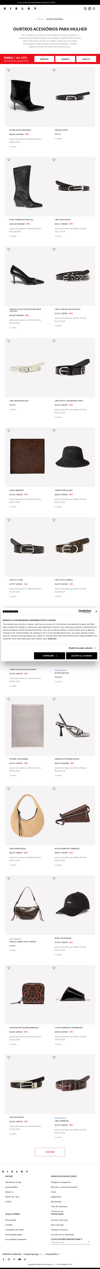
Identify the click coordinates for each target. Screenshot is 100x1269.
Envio (53, 1192)
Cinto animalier (62, 1121)
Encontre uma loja (59, 1220)
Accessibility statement (16, 1239)
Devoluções (56, 1201)
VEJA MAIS (50, 1152)
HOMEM (65, 59)
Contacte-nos (57, 1211)
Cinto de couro (16, 580)
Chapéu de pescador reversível (23, 669)
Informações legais (13, 1234)
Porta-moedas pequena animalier (24, 1028)
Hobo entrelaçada (18, 849)
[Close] (96, 2)
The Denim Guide (13, 1182)
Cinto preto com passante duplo (69, 401)
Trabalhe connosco (59, 1229)
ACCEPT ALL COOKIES (81, 656)
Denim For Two (12, 1196)
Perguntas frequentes (61, 1182)
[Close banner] (96, 611)
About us (9, 1192)
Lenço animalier (17, 490)
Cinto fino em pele (63, 220)
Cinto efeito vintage (64, 580)
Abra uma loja (57, 1225)
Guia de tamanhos (59, 1206)
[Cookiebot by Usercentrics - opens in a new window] (80, 611)
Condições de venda (14, 1229)
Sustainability (11, 1187)
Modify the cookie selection (81, 648)
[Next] (76, 2)
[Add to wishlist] (8, 70)
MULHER (44, 59)
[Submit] (88, 1242)
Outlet (8, 1201)
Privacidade (10, 1220)
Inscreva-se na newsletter (62, 1234)
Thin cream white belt (19, 401)
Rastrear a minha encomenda (64, 1187)
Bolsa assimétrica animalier (67, 849)
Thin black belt (61, 130)
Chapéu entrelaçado (64, 490)
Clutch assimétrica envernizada (69, 1028)
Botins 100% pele (62, 673)
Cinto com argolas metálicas (67, 309)
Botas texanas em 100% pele (21, 220)
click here (52, 639)
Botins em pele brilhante (20, 130)
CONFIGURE (48, 656)
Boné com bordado (63, 938)
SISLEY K (86, 59)
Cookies (9, 1225)
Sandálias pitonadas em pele (67, 759)
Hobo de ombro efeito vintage (23, 942)
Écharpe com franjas (19, 759)
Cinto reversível (17, 1117)
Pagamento (56, 1196)
